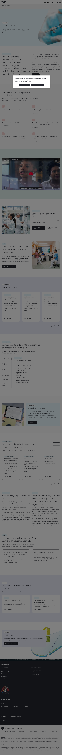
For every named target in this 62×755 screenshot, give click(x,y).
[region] (31, 81)
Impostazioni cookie (24, 85)
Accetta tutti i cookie (37, 85)
